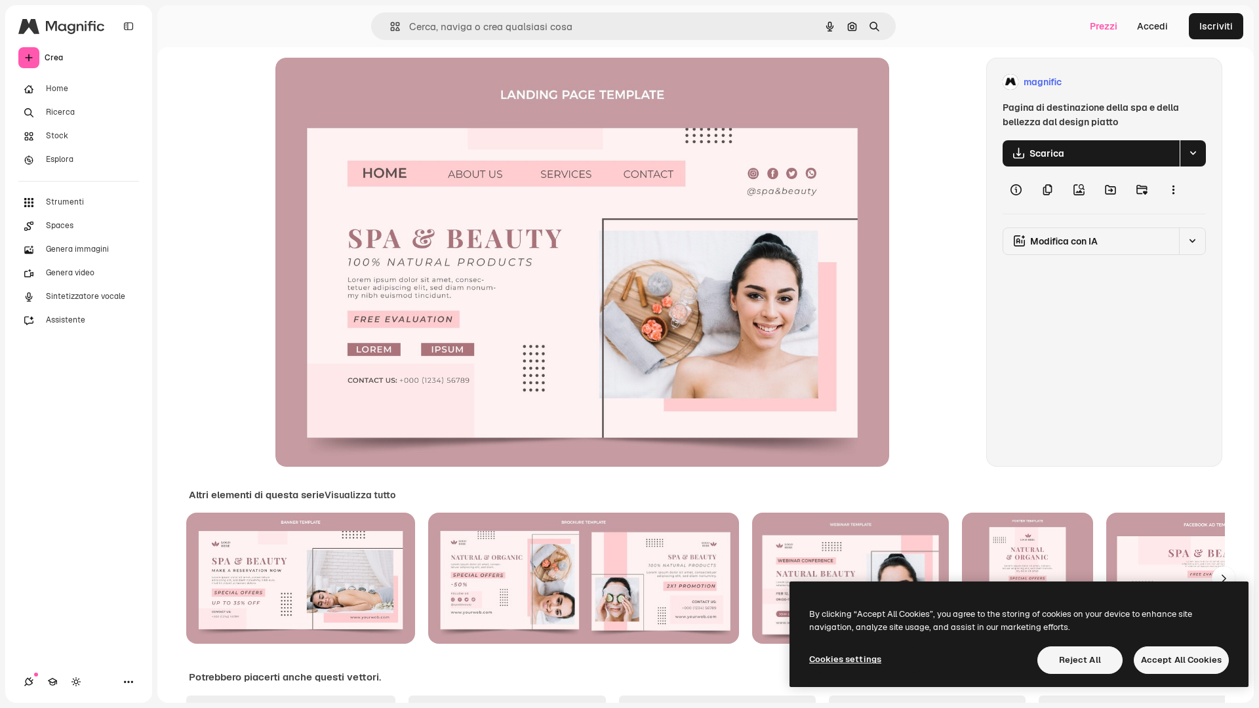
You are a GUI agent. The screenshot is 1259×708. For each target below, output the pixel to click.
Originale (362, 82)
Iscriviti (1216, 26)
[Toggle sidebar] (128, 26)
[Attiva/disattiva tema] (76, 681)
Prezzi (1103, 26)
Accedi (1152, 26)
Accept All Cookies (1181, 659)
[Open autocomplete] (390, 26)
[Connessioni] (28, 681)
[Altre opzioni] (1173, 190)
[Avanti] (1223, 578)
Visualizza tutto (360, 495)
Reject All (1080, 659)
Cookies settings (845, 659)
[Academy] (52, 681)
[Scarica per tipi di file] (1193, 153)
